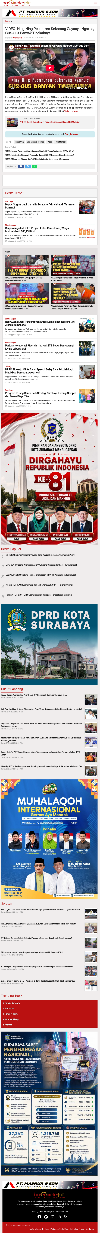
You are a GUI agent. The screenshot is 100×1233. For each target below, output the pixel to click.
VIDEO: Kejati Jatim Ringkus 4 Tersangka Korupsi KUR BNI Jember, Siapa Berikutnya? (39, 155)
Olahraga (9, 201)
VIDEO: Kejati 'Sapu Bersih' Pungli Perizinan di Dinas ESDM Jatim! (50, 122)
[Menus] (96, 3)
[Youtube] (59, 1218)
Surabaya (9, 390)
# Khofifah (7, 1025)
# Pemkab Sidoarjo (11, 1019)
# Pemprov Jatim (10, 1014)
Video (50, 142)
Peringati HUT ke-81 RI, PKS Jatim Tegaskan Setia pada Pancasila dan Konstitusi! (39, 595)
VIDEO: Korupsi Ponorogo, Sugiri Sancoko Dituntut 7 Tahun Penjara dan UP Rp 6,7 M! (39, 151)
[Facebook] (21, 166)
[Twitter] (28, 166)
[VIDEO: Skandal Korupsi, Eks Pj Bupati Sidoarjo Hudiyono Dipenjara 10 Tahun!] (27, 265)
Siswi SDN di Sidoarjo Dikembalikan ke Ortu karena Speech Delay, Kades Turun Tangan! (41, 565)
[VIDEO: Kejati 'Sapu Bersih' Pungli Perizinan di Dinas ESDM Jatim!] (73, 265)
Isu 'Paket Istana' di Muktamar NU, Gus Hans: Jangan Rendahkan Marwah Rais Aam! (40, 555)
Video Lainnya (71, 111)
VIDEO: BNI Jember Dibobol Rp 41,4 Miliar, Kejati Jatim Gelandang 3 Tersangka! (37, 159)
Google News (71, 134)
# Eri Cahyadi (8, 1008)
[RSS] (66, 1218)
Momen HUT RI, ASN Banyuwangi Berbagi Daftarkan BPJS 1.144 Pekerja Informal (39, 585)
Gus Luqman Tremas (35, 142)
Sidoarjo (8, 366)
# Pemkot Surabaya (11, 1003)
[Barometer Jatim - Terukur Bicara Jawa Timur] (16, 3)
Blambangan (10, 225)
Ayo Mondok (61, 142)
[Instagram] (53, 1218)
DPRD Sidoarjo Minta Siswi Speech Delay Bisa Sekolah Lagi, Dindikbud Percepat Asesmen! (39, 371)
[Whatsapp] (34, 166)
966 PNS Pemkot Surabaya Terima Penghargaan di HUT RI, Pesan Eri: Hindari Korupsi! (41, 575)
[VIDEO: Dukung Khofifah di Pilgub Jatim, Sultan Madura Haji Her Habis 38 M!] (27, 293)
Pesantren (19, 142)
